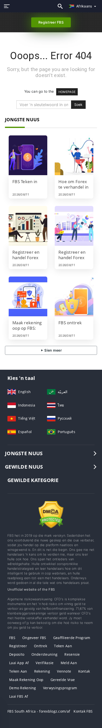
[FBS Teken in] (28, 155)
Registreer (18, 646)
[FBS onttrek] (74, 296)
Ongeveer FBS (34, 637)
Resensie (72, 654)
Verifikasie (44, 662)
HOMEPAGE (67, 92)
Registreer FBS (51, 22)
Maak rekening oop (26, 679)
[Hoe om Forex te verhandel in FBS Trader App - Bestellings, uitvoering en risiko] (74, 155)
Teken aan (63, 646)
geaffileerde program (71, 637)
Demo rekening (22, 688)
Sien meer (53, 350)
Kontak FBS (83, 711)
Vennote (64, 671)
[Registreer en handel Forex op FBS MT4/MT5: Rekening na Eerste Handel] (28, 226)
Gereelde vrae (63, 679)
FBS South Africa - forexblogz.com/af (38, 711)
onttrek (40, 646)
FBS (12, 637)
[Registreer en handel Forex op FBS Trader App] (74, 226)
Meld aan (69, 662)
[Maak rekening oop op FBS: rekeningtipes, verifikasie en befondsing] (28, 296)
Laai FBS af (18, 696)
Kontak (84, 671)
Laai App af (19, 662)
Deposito (16, 654)
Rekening (42, 671)
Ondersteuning (44, 654)
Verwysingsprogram (60, 688)
